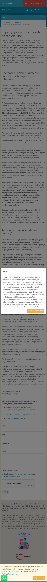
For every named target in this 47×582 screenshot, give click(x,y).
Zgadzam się (39, 578)
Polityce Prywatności (9, 574)
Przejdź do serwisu (36, 311)
